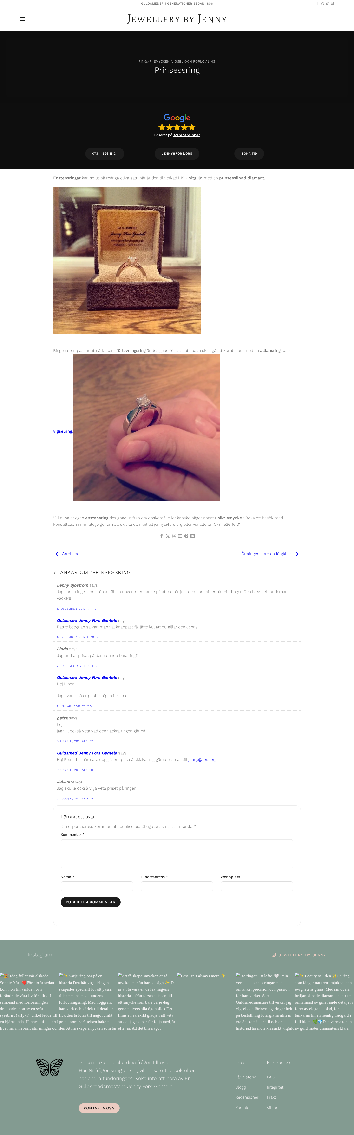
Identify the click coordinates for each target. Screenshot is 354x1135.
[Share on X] (167, 536)
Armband (70, 553)
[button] (22, 19)
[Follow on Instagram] (322, 3)
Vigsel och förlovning (193, 61)
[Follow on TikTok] (327, 3)
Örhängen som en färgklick (267, 553)
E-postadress (154, 877)
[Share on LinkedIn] (192, 536)
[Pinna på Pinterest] (186, 536)
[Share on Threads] (174, 536)
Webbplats (230, 877)
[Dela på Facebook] (161, 536)
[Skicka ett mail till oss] (332, 3)
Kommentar (73, 834)
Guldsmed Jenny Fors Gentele (87, 620)
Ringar (145, 61)
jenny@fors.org (202, 759)
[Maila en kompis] (180, 536)
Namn (67, 877)
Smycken (162, 61)
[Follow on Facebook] (317, 3)
